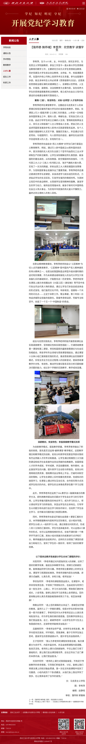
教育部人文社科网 (49, 712)
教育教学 (7, 65)
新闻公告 (68, 40)
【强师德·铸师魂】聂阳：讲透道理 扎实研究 (49, 699)
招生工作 (7, 77)
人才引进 (61, 712)
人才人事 (7, 71)
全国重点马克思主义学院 (31, 712)
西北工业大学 (15, 712)
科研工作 (7, 83)
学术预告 (7, 59)
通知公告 (7, 53)
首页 (61, 40)
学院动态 (7, 47)
